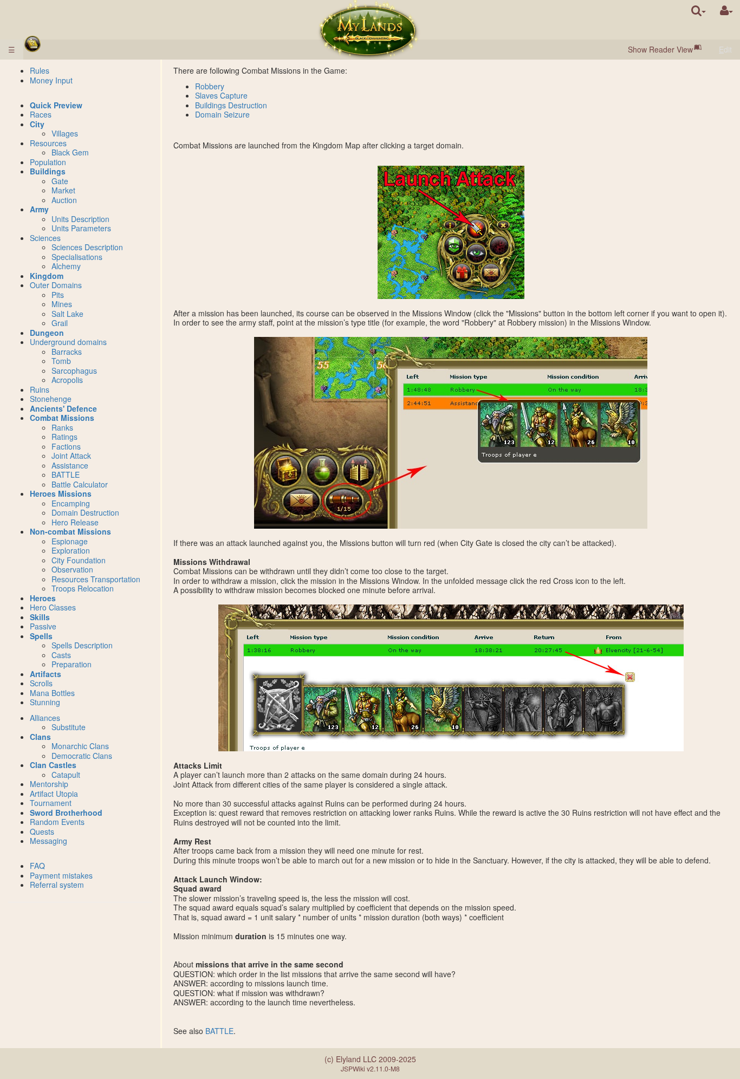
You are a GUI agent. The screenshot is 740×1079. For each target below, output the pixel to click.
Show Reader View (660, 49)
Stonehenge (51, 398)
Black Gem (70, 152)
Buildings (48, 171)
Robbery (209, 86)
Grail (59, 322)
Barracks (66, 351)
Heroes (43, 598)
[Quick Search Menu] (698, 10)
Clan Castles (53, 764)
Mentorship (49, 783)
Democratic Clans (81, 755)
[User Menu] (726, 10)
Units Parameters (81, 228)
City (37, 124)
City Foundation (78, 560)
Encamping (70, 503)
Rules (39, 70)
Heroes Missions (61, 493)
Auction (64, 199)
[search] (698, 10)
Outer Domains (56, 285)
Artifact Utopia (54, 793)
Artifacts (45, 673)
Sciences (45, 237)
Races (40, 114)
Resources (48, 143)
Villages (64, 133)
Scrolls (41, 683)
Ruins (39, 389)
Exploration (70, 550)
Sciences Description (87, 247)
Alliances (45, 717)
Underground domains (68, 341)
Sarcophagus (74, 370)
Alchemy (66, 266)
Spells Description (82, 645)
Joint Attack (71, 455)
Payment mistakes (61, 875)
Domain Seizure (222, 114)
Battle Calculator (79, 484)
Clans (40, 736)
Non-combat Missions (70, 531)
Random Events (57, 821)
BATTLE (219, 1030)
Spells (41, 635)
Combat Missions (62, 417)
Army (39, 209)
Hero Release (75, 522)
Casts (61, 654)
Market (63, 190)
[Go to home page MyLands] (369, 30)
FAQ (37, 865)
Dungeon (47, 332)
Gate (59, 181)
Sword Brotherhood (66, 812)
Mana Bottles (52, 692)
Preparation (71, 664)
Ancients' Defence (63, 408)
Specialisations (76, 256)
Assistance (69, 465)
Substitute (68, 727)
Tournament (51, 802)
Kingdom (46, 275)
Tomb (61, 360)
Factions (66, 446)
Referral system (57, 884)
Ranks (62, 427)
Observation (72, 569)
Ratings (64, 436)
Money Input (51, 80)
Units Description (80, 218)
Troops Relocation (82, 588)
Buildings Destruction (231, 105)
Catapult (65, 774)
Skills (40, 617)
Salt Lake (67, 313)
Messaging (48, 840)
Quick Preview (56, 105)
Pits (57, 294)
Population (48, 162)
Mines (61, 303)
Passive (43, 626)
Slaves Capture (221, 95)
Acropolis (67, 379)
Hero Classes (53, 607)
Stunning (45, 702)
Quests (42, 831)
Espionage (69, 541)
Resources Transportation (95, 579)
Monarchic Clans (80, 745)
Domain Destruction (85, 512)
